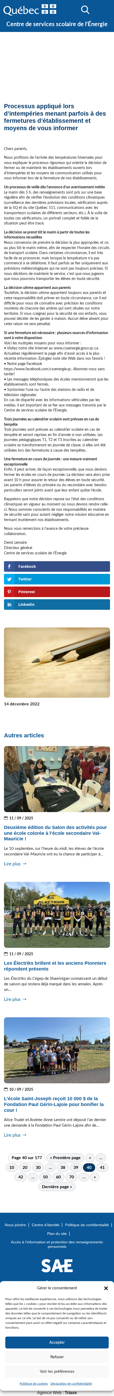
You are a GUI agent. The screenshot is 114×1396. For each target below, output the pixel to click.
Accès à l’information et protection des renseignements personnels (57, 1244)
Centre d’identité (45, 1225)
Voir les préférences (57, 1372)
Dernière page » (57, 1187)
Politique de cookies (34, 1383)
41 (102, 1167)
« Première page (65, 1158)
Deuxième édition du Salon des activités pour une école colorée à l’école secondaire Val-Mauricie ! (55, 833)
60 (58, 1177)
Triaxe (71, 1392)
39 (75, 1167)
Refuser (57, 1357)
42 (20, 1177)
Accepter (57, 1343)
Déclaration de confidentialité (71, 1383)
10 (11, 1167)
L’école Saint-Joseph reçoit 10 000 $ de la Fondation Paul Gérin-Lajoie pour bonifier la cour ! (54, 1104)
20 (25, 1167)
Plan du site (57, 1233)
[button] (106, 1288)
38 (62, 1167)
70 (71, 1177)
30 (38, 1167)
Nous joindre (15, 1225)
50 (45, 1177)
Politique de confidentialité (87, 1225)
